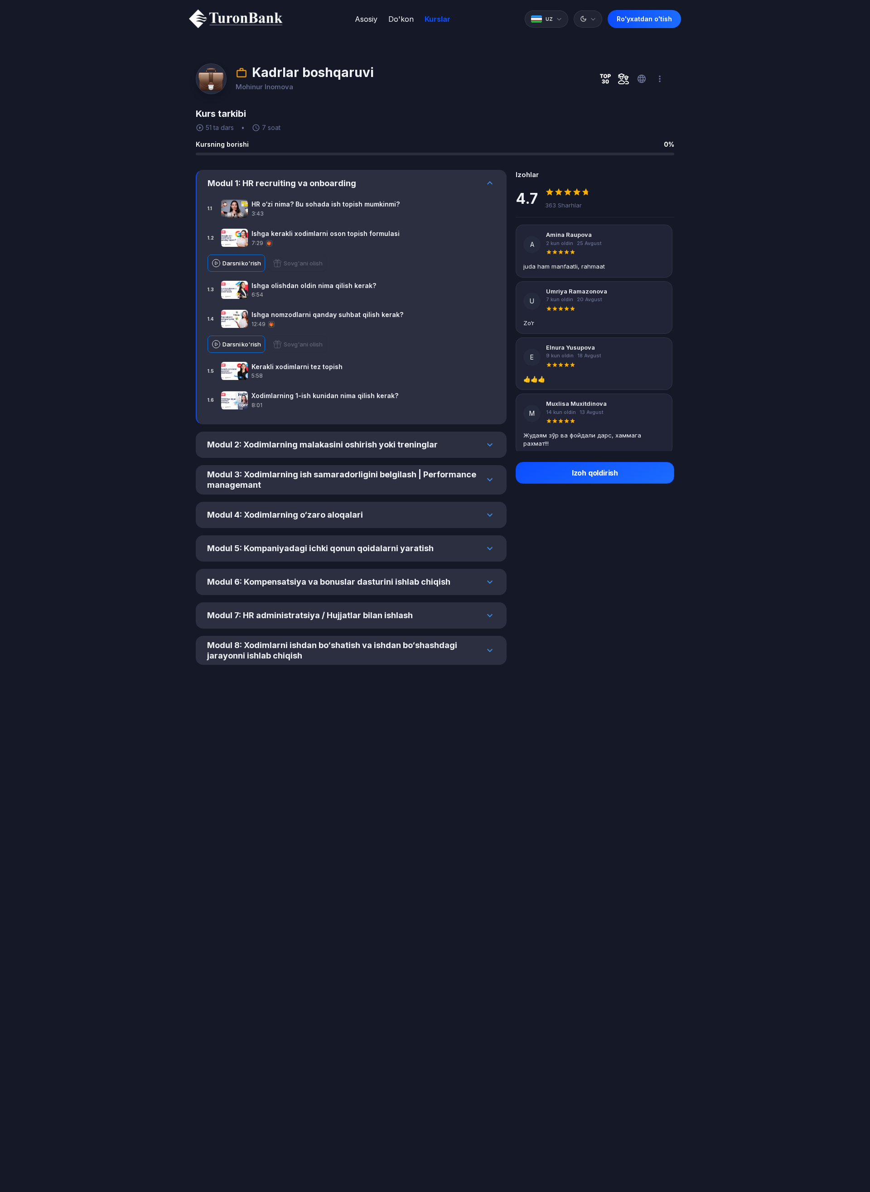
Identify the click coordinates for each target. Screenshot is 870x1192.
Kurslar (437, 19)
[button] (546, 19)
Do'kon (401, 19)
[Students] (623, 78)
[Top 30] (605, 78)
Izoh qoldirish (595, 472)
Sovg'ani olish (303, 263)
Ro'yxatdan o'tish (644, 19)
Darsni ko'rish (241, 263)
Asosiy (366, 19)
